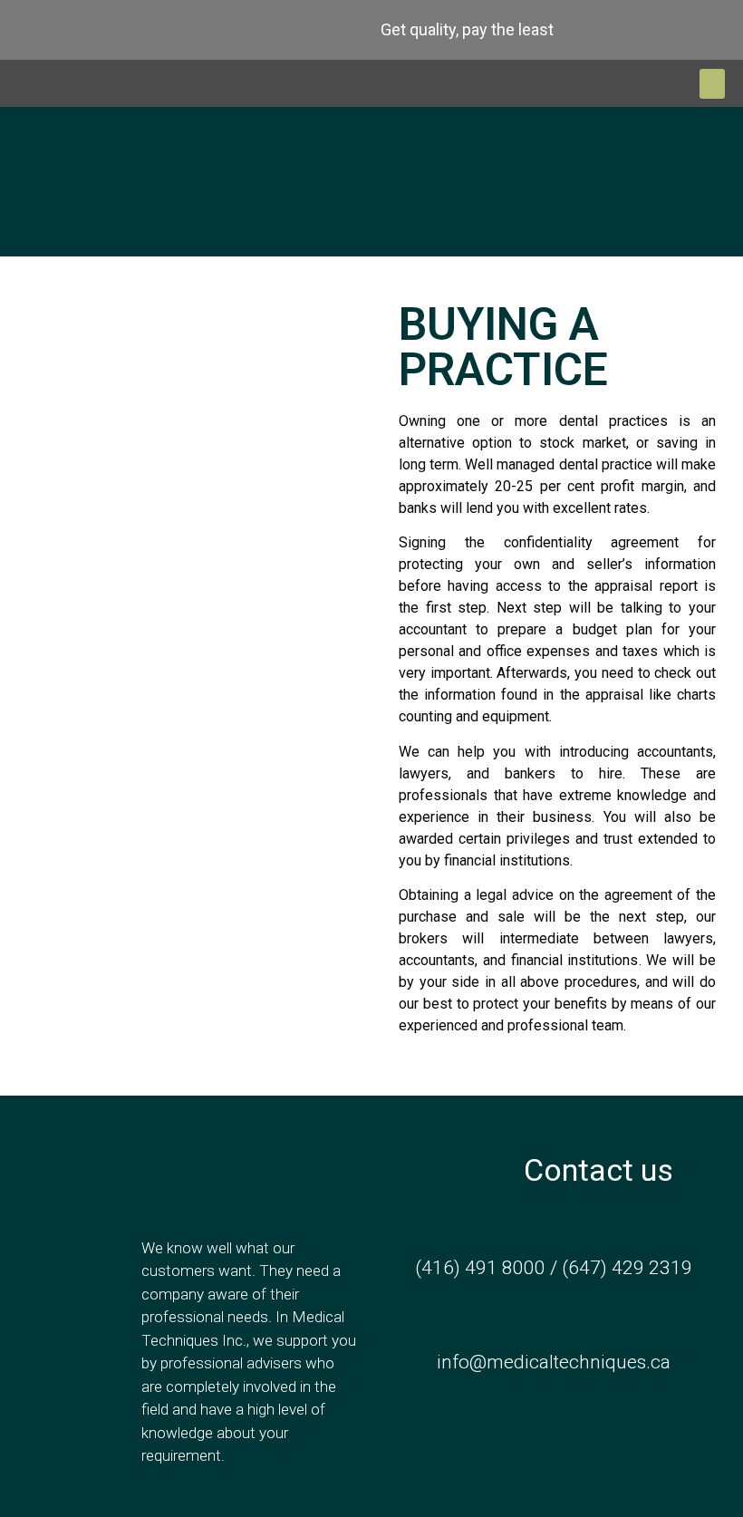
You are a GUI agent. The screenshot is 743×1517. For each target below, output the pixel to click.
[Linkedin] (168, 30)
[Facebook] (30, 30)
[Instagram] (122, 30)
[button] (712, 84)
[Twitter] (76, 30)
